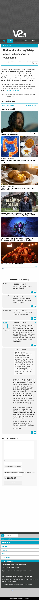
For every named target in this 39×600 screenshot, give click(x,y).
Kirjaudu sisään (7, 539)
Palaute (4, 550)
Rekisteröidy (6, 543)
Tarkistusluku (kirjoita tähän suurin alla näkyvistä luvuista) (19, 472)
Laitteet (33, 41)
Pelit (10, 41)
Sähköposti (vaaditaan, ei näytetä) (13, 466)
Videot (24, 41)
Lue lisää (26, 598)
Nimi (5, 461)
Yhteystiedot (6, 557)
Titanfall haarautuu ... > (31, 106)
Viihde (17, 41)
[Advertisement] (19, 509)
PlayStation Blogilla (13, 90)
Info (3, 554)
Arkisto (4, 546)
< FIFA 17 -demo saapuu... (8, 106)
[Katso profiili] (5, 325)
